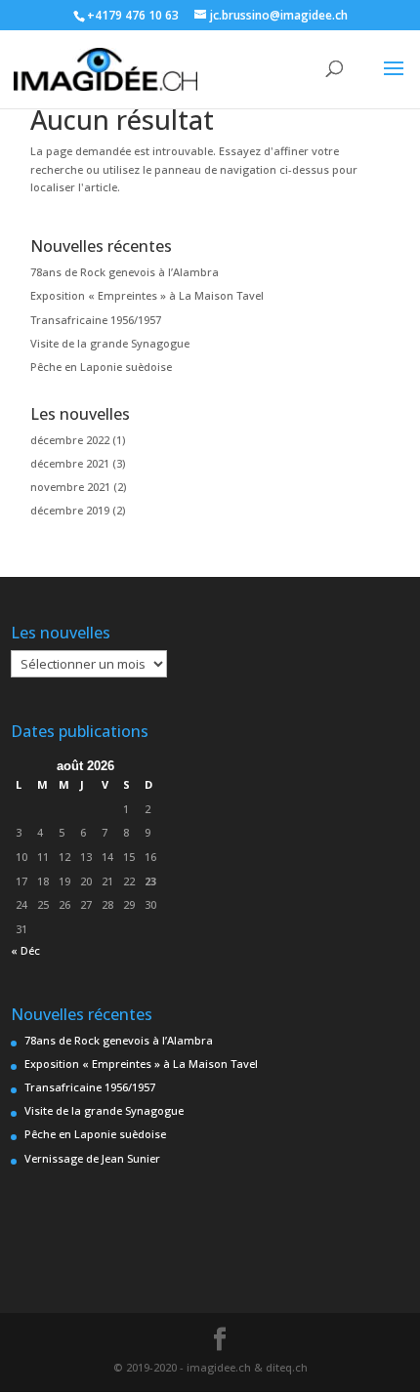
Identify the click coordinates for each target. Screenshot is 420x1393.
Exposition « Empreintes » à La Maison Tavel (147, 295)
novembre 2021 (70, 486)
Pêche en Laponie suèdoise (101, 366)
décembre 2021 (69, 463)
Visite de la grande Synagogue (109, 343)
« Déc (25, 950)
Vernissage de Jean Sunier (92, 1158)
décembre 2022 (69, 439)
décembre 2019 (69, 510)
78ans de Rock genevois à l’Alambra (124, 272)
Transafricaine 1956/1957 (95, 319)
